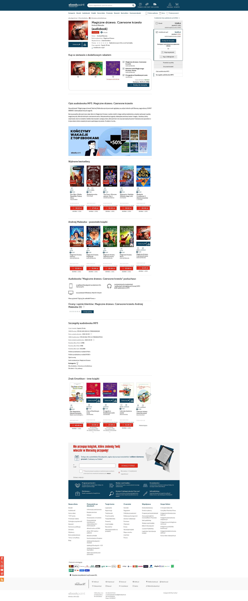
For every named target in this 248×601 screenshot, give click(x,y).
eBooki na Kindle (92, 535)
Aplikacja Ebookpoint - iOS (95, 545)
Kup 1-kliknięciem (168, 57)
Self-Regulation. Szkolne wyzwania (75, 412)
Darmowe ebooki (135, 13)
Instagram (2, 566)
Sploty (136, 586)
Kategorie (71, 13)
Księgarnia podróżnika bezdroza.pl (167, 527)
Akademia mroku (92, 194)
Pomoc (92, 298)
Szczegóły (165, 75)
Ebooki (78, 13)
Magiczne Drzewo (109, 38)
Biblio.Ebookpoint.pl (153, 586)
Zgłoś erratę (72, 357)
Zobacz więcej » (78, 477)
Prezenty (108, 521)
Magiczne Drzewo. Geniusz (76, 255)
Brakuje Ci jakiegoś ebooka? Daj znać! (128, 491)
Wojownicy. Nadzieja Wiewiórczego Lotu (126, 195)
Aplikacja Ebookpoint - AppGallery (93, 549)
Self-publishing (146, 520)
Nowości (117, 13)
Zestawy (71, 529)
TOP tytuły (71, 516)
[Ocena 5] (105, 43)
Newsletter (108, 527)
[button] (150, 177)
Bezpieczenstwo (92, 512)
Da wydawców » (155, 483)
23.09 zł (94, 425)
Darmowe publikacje (74, 527)
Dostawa (126, 521)
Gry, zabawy (78, 368)
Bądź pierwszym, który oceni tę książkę (121, 43)
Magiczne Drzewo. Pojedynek (93, 255)
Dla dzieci (71, 368)
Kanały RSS (2, 580)
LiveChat (126, 535)
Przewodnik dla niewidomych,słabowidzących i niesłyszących (92, 523)
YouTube (2, 570)
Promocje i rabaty (73, 518)
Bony (163, 13)
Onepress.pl (110, 582)
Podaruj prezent (174, 13)
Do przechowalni (168, 66)
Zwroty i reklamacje (129, 518)
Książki (93, 13)
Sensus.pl (123, 582)
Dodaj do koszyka (168, 41)
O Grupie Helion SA (166, 508)
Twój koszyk (109, 513)
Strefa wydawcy (147, 510)
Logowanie (108, 508)
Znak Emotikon (106, 40)
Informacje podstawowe (94, 509)
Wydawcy (71, 532)
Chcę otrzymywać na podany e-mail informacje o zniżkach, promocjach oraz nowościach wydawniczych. (99, 472)
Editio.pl (136, 582)
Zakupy (89, 515)
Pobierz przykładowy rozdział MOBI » (79, 354)
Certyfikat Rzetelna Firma (168, 510)
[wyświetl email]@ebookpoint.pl (117, 594)
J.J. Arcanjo (139, 199)
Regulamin (127, 510)
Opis (162, 71)
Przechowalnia (109, 516)
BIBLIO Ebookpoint (148, 526)
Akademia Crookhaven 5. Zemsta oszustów (142, 196)
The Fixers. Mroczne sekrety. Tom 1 (110, 195)
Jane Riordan (129, 77)
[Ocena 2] (99, 43)
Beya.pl (109, 586)
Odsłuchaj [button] (76, 44)
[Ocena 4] (103, 43)
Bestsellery (124, 13)
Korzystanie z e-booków (94, 517)
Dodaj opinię (87, 312)
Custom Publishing (147, 528)
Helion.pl (96, 582)
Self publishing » (155, 491)
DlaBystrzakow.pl (153, 582)
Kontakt (126, 508)
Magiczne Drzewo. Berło (126, 255)
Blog (69, 540)
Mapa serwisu (128, 532)
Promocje (109, 13)
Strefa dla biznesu (147, 508)
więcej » (109, 473)
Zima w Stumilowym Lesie (93, 412)
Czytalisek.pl (124, 586)
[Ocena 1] (98, 43)
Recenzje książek (129, 529)
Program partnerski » (89, 483)
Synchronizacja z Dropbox (94, 538)
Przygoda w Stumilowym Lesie (136, 75)
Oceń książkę (109, 524)
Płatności (126, 524)
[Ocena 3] (101, 43)
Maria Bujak (90, 196)
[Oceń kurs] (74, 311)
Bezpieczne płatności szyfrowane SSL (84, 575)
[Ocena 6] (107, 43)
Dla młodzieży (72, 366)
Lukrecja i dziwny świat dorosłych (141, 412)
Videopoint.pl (97, 586)
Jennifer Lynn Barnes (108, 197)
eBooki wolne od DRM (93, 528)
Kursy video (101, 13)
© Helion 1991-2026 (73, 596)
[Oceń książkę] (102, 43)
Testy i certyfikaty (73, 537)
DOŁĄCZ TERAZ (128, 466)
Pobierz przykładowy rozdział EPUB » (79, 351)
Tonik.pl (175, 593)
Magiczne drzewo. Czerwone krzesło (142, 255)
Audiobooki (86, 13)
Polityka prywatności (130, 513)
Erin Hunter (123, 197)
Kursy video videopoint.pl (168, 535)
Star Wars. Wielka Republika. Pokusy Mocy (76, 196)
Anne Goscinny (124, 414)
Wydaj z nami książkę (148, 523)
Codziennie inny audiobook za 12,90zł (166, 18)
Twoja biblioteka (110, 518)
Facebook (2, 558)
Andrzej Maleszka (102, 36)
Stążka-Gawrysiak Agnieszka (77, 415)
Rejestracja (108, 510)
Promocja (95, 32)
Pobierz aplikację (153, 13)
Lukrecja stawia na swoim (126, 412)
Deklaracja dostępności (130, 516)
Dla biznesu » (86, 491)
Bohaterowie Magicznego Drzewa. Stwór (135, 69)
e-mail (74, 466)
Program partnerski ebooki (150, 513)
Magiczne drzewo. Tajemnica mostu (109, 255)
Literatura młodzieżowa (85, 366)
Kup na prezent (169, 52)
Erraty (125, 527)
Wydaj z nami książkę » (123, 483)
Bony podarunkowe (74, 535)
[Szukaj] (133, 5)
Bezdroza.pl (164, 582)
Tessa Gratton (74, 199)
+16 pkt (105, 32)
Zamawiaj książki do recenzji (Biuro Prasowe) (149, 516)
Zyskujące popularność (75, 521)
